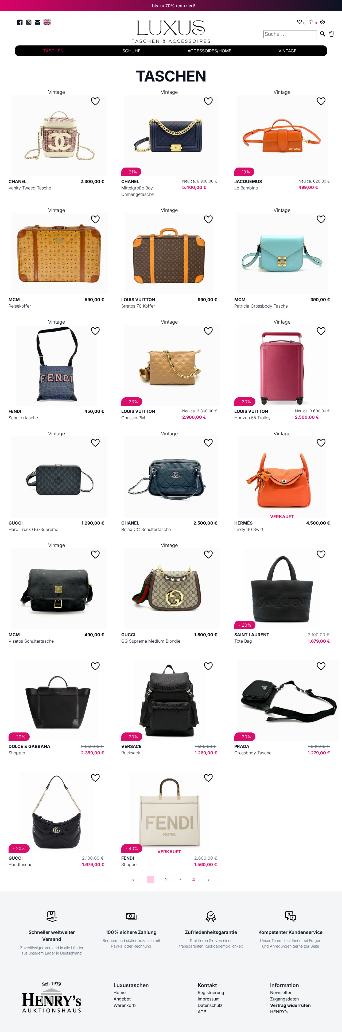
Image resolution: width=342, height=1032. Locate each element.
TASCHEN (53, 50)
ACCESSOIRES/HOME (209, 50)
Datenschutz (210, 1005)
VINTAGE (287, 50)
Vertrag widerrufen (290, 1005)
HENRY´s (279, 1011)
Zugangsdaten (284, 999)
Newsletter (281, 992)
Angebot (122, 999)
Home (120, 992)
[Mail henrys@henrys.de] (37, 23)
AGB (202, 1011)
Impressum (209, 999)
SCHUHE (131, 50)
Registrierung (211, 992)
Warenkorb (125, 1005)
